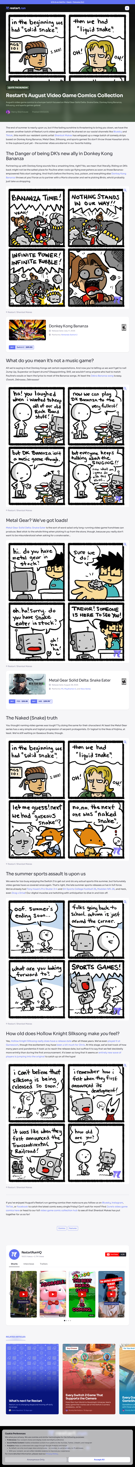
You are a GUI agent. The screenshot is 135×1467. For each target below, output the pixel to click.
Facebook (22, 1206)
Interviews (28, 1264)
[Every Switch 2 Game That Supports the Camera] (89, 1357)
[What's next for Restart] (32, 1357)
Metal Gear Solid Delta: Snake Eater (25, 527)
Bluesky (117, 131)
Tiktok (9, 135)
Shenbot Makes (63, 135)
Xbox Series (85, 689)
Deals (69, 2)
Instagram (117, 1202)
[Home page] (15, 8)
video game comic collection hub (59, 1210)
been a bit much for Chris (71, 1045)
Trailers (43, 1264)
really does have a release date (54, 1041)
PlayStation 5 (70, 689)
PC (62, 689)
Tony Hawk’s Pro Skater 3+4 (42, 889)
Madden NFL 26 (106, 889)
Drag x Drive (18, 893)
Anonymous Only (35, 1459)
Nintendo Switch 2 (69, 335)
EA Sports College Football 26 (79, 889)
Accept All (99, 1459)
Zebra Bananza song (102, 375)
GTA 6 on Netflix (58, 2)
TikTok (9, 1206)
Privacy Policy (52, 1454)
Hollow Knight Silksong (24, 1041)
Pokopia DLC (78, 2)
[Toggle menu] (127, 8)
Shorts (14, 1264)
